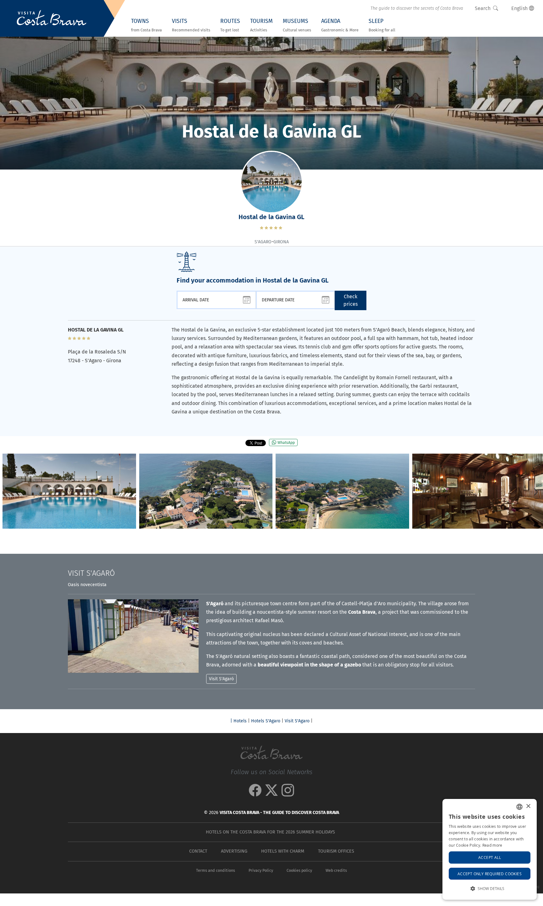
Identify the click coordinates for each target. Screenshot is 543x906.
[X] (271, 793)
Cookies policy (299, 870)
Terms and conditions (215, 870)
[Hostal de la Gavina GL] (69, 491)
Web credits (336, 870)
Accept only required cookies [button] (490, 873)
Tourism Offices (336, 851)
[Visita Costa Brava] (51, 18)
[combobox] (519, 807)
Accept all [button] (489, 857)
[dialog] (489, 849)
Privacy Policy (261, 870)
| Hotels (238, 721)
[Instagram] (288, 793)
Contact (198, 851)
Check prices (350, 300)
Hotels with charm (282, 851)
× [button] (528, 806)
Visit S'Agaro (297, 721)
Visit (91, 573)
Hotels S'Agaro (265, 721)
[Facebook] (255, 793)
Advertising (234, 851)
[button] (535, 492)
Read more (492, 845)
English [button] (520, 8)
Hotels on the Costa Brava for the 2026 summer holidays (270, 832)
